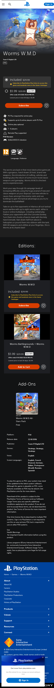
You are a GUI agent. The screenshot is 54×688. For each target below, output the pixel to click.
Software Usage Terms (45, 675)
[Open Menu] (3, 4)
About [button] (7, 580)
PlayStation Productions (13, 595)
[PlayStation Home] (27, 4)
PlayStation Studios (11, 591)
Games (14, 574)
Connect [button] (8, 632)
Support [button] (8, 620)
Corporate (8, 599)
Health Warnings (13, 532)
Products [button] (8, 609)
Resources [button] (9, 626)
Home (6, 574)
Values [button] (7, 615)
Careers (7, 588)
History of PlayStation (12, 602)
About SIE (8, 584)
